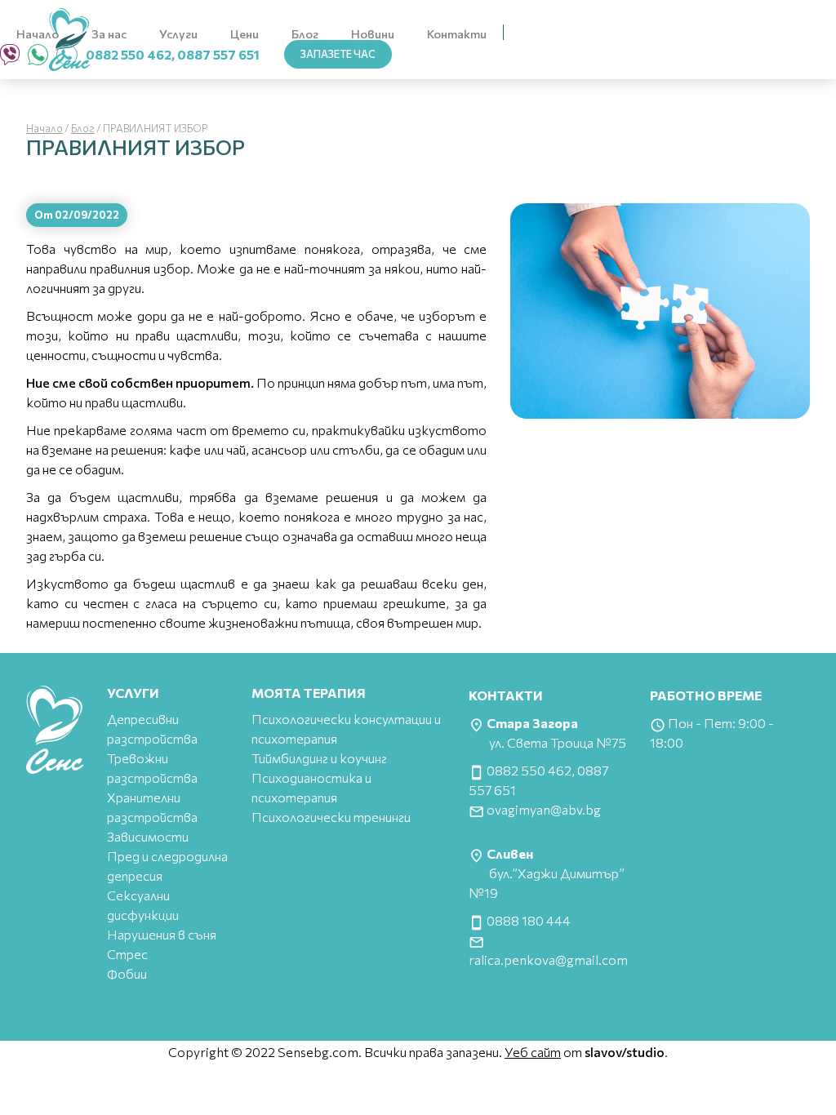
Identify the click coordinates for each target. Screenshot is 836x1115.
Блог (304, 34)
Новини (372, 34)
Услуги (178, 34)
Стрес (127, 954)
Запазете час (338, 53)
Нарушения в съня (161, 934)
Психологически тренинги (331, 816)
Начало (37, 34)
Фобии (127, 973)
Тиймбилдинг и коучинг (319, 758)
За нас (109, 34)
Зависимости (148, 836)
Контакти (457, 34)
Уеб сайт (533, 1051)
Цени (244, 34)
